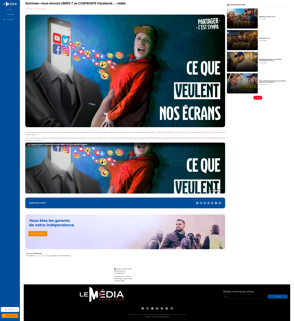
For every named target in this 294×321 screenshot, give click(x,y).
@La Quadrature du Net (205, 132)
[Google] (212, 202)
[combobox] (9, 19)
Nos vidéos (10, 14)
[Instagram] (204, 202)
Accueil (9, 9)
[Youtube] (197, 202)
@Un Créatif (156, 132)
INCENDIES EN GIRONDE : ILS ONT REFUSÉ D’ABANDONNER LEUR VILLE (270, 60)
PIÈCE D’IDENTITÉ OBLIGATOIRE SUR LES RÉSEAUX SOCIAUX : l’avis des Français (272, 81)
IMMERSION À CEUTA (264, 38)
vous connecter (41, 256)
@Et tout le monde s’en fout (178, 132)
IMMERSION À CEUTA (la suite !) (267, 16)
